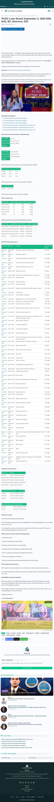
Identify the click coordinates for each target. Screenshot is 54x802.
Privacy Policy (41, 796)
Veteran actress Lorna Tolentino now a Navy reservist (21, 698)
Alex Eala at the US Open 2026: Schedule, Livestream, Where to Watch (17, 747)
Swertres (6, 15)
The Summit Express (29, 799)
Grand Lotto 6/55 (29, 633)
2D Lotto (8, 633)
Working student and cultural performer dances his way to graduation (25, 724)
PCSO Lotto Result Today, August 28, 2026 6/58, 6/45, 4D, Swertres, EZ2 (17, 739)
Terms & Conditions (31, 796)
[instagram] (50, 7)
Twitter (20, 590)
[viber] (31, 783)
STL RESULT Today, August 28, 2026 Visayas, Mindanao (14, 745)
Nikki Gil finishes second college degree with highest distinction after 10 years (27, 707)
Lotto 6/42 (4, 258)
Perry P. (26, 653)
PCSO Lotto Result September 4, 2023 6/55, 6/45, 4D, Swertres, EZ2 (19, 125)
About (17, 796)
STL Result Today (32, 757)
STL (43, 81)
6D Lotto (19, 633)
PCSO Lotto (37, 81)
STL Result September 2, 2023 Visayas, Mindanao (15, 122)
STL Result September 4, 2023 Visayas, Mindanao (15, 118)
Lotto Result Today (45, 633)
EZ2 (23, 633)
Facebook (14, 590)
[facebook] (20, 783)
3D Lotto (13, 633)
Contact (23, 796)
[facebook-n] (45, 7)
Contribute (27, 785)
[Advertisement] (27, 41)
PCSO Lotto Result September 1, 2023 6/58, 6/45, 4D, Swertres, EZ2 (19, 129)
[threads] (53, 7)
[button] (49, 11)
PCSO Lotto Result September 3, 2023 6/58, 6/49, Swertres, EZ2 (18, 127)
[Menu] (2, 10)
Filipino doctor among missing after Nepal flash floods (13, 743)
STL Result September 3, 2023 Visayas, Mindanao (15, 120)
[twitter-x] (23, 783)
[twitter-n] (47, 7)
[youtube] (34, 783)
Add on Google (13, 29)
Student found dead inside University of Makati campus (14, 741)
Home (2, 15)
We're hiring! (27, 790)
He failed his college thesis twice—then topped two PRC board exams (18, 692)
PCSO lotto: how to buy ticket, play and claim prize (19, 70)
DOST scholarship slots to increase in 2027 (24, 4)
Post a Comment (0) (27, 668)
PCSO (3, 635)
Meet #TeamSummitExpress (27, 789)
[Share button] (29, 639)
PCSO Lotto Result (10, 635)
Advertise (27, 787)
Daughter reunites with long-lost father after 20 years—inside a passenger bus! (27, 715)
